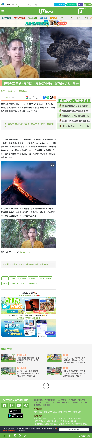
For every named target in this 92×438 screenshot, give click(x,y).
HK (13, 5)
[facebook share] (9, 436)
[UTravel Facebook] (4, 405)
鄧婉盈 (6, 97)
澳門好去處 (42, 418)
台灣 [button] (78, 17)
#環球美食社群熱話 (41, 423)
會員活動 (37, 405)
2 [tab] (44, 23)
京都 (70, 411)
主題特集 (75, 402)
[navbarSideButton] (3, 11)
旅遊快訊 (12, 91)
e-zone (43, 5)
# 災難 (5, 278)
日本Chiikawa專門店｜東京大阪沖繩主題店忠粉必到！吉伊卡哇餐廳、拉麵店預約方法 (74, 360)
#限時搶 (53, 423)
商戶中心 (80, 5)
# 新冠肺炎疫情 (45, 278)
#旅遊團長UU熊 (64, 423)
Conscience (25, 251)
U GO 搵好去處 (60, 5)
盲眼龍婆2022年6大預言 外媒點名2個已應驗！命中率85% (26, 264)
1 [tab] (41, 23)
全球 (58, 402)
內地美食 (53, 17)
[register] (81, 11)
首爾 (60, 411)
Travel (18, 5)
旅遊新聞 (21, 368)
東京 (50, 411)
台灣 (47, 402)
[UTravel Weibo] (26, 405)
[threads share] (20, 436)
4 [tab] (51, 23)
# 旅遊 (5, 283)
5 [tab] (43, 26)
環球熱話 (23, 91)
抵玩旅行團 (32, 17)
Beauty (30, 5)
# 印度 (12, 278)
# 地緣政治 (33, 278)
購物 (65, 355)
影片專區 (84, 402)
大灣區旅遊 (77, 418)
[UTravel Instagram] (11, 405)
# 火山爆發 (22, 278)
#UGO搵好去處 (40, 421)
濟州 (80, 411)
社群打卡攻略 (73, 5)
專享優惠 (46, 405)
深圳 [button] (62, 17)
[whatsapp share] (15, 436)
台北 (40, 411)
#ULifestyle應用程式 (80, 423)
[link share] (54, 97)
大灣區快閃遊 (19, 17)
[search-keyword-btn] (88, 11)
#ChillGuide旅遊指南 (68, 421)
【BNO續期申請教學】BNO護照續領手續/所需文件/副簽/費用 (28, 360)
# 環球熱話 (33, 283)
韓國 (52, 402)
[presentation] (91, 18)
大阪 (35, 411)
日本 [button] (70, 17)
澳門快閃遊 (6, 17)
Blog (36, 5)
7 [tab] (49, 26)
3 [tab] (48, 23)
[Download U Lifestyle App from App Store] (15, 411)
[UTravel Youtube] (18, 405)
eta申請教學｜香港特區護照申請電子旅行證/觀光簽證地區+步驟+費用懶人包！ (28, 373)
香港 (45, 411)
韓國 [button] (86, 17)
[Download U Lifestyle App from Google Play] (15, 415)
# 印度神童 (14, 283)
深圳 (35, 402)
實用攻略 (21, 355)
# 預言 (23, 283)
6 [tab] (46, 26)
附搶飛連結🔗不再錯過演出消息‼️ (29, 318)
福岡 (75, 411)
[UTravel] (46, 11)
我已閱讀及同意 (74, 429)
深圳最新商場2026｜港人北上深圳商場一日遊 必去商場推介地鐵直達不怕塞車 (74, 373)
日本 (41, 402)
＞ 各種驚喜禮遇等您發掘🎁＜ (29, 295)
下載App (89, 5)
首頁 (3, 91)
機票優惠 (43, 17)
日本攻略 (65, 402)
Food (24, 5)
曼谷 (55, 411)
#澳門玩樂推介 (53, 421)
